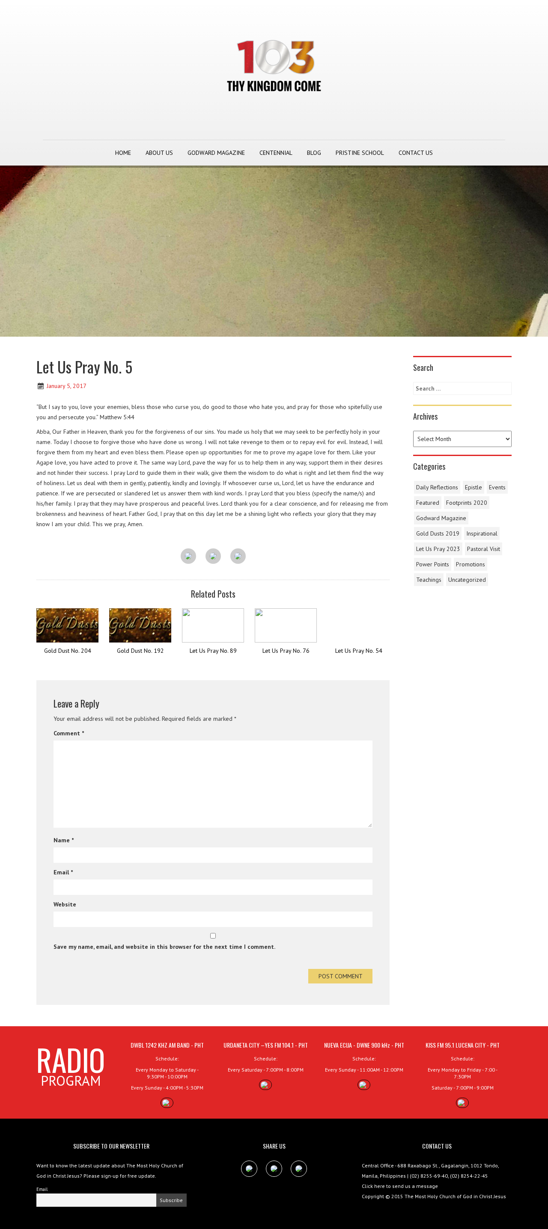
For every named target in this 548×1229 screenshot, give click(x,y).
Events (497, 487)
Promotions (470, 564)
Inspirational (481, 533)
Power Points (432, 564)
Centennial (275, 153)
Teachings (428, 579)
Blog (314, 153)
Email (63, 872)
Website (65, 904)
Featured (427, 502)
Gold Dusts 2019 (437, 533)
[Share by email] (238, 556)
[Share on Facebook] (188, 556)
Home (123, 153)
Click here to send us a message (400, 1186)
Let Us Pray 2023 (438, 549)
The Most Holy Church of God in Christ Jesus (455, 1196)
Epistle (473, 487)
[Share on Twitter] (213, 556)
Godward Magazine (216, 153)
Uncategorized (467, 579)
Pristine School (360, 153)
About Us (159, 153)
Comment (69, 733)
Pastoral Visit (483, 549)
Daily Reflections (437, 487)
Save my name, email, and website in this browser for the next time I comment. (164, 947)
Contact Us (416, 153)
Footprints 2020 (466, 502)
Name (64, 840)
